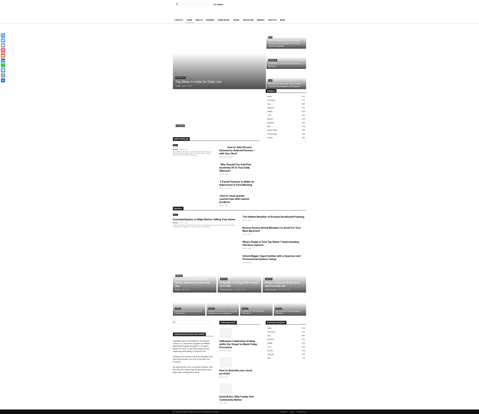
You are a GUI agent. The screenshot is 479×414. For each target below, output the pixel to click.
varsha (175, 223)
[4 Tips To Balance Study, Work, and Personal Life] (284, 278)
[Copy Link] (2, 75)
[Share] (2, 80)
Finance (260, 20)
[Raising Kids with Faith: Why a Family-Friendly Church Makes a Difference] (286, 79)
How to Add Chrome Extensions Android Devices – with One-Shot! (237, 150)
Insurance (272, 60)
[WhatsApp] (2, 65)
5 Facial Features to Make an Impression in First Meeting (236, 183)
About (292, 412)
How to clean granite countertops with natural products (234, 199)
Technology (180, 78)
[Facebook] (2, 35)
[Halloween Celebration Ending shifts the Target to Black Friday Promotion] (239, 333)
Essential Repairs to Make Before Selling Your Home (204, 219)
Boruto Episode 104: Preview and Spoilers (206, 130)
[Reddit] (2, 55)
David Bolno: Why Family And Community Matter (236, 398)
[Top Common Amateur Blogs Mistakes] (290, 305)
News (282, 20)
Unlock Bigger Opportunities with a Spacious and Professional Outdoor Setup (271, 257)
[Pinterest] (2, 50)
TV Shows (180, 126)
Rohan (175, 149)
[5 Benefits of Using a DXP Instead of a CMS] (239, 278)
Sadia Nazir (180, 134)
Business (210, 20)
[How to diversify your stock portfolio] (239, 362)
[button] (303, 17)
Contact (179, 20)
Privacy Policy (301, 412)
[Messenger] (2, 70)
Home (189, 20)
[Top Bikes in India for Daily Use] (219, 59)
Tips (270, 37)
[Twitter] (2, 40)
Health (199, 20)
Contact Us (284, 412)
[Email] (2, 45)
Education (248, 20)
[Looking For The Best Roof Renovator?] (256, 305)
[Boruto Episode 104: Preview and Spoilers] (216, 113)
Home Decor (223, 20)
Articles (179, 275)
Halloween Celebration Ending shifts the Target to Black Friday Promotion (238, 344)
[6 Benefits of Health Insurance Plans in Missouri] (286, 59)
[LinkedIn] (2, 60)
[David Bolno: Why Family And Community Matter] (239, 388)
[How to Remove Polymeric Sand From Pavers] (189, 305)
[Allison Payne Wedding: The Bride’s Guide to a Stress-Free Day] (194, 278)
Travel (236, 20)
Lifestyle (272, 20)
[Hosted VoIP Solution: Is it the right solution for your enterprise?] (223, 305)
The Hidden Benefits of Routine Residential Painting (273, 216)
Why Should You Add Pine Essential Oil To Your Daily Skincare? (235, 167)
